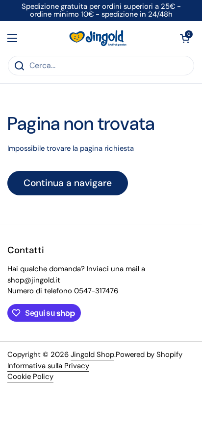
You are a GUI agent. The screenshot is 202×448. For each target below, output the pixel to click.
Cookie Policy (30, 376)
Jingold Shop (92, 354)
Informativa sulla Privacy (48, 366)
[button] (185, 38)
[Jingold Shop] (98, 38)
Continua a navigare (68, 183)
